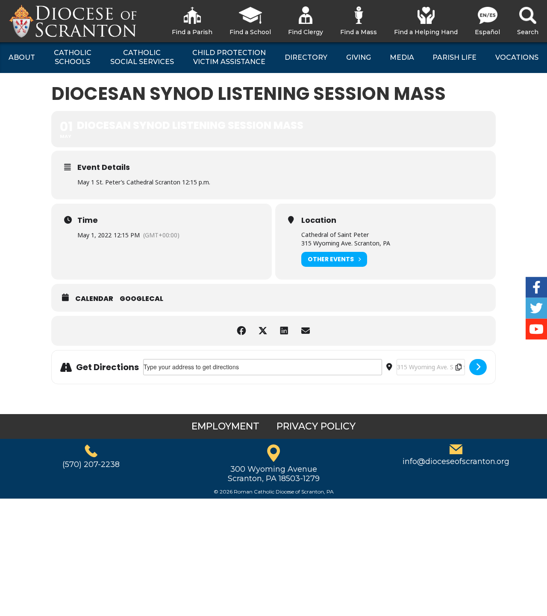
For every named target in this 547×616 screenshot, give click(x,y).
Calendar (94, 299)
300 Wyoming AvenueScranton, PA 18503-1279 (274, 473)
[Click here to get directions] (478, 367)
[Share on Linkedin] (284, 331)
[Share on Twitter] (263, 331)
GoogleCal (141, 299)
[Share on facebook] (241, 331)
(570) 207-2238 (91, 464)
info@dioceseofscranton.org (456, 461)
